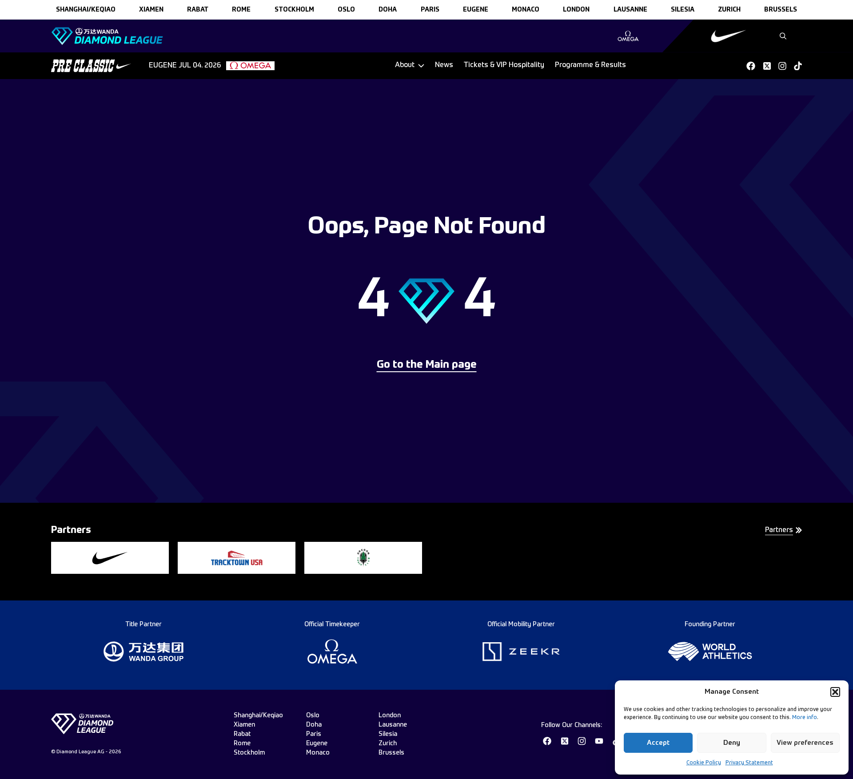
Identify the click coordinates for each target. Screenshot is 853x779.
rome (241, 10)
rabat (197, 10)
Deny (731, 742)
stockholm (294, 10)
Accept (658, 742)
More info (804, 717)
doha (388, 10)
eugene (475, 10)
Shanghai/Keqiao (86, 10)
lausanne (630, 10)
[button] (835, 692)
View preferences (805, 742)
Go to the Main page (427, 365)
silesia (682, 10)
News (444, 65)
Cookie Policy (703, 763)
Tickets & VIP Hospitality (504, 65)
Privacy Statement (749, 763)
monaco (525, 10)
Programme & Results (590, 65)
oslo (346, 10)
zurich (729, 10)
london (576, 10)
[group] (628, 36)
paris (430, 10)
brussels (780, 10)
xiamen (151, 10)
